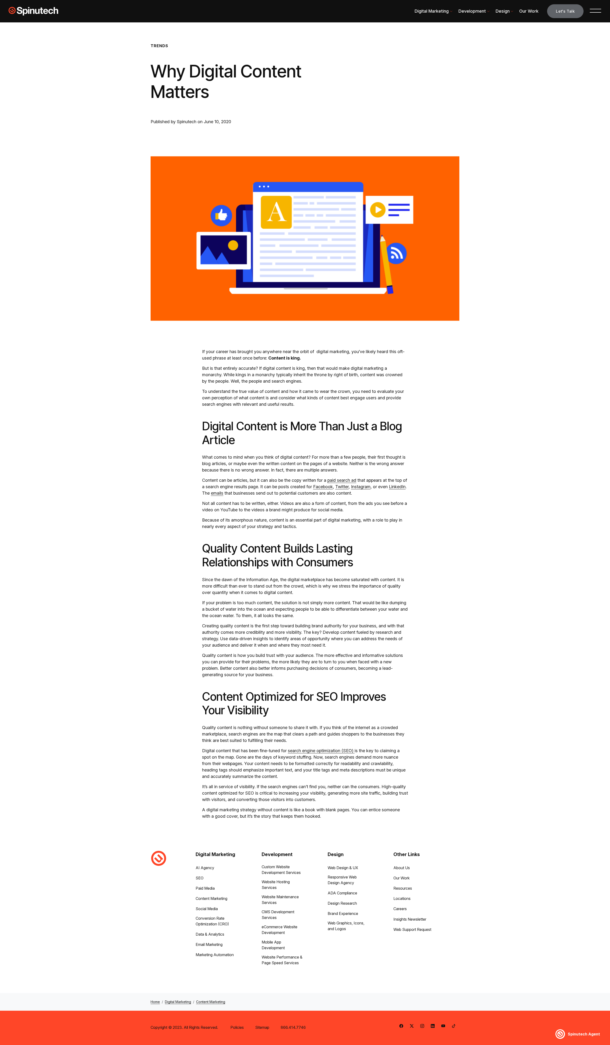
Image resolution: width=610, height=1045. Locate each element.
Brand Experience (343, 913)
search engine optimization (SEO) (321, 750)
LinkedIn (397, 486)
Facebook (323, 486)
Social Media (207, 908)
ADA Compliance (342, 893)
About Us (401, 867)
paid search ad (341, 480)
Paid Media (205, 888)
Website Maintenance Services (280, 899)
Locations (402, 898)
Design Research (342, 903)
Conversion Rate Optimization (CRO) (212, 921)
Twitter (342, 486)
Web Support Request (412, 929)
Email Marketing (209, 944)
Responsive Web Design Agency (342, 880)
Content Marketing (211, 898)
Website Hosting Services (276, 884)
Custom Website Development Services (281, 869)
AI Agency (205, 867)
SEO (199, 878)
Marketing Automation (215, 954)
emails (217, 493)
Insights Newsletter (409, 919)
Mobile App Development (273, 945)
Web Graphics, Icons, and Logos (346, 926)
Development (472, 11)
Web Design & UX (343, 867)
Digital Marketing (432, 11)
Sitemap (262, 1027)
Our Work (529, 11)
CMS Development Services (278, 914)
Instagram (361, 486)
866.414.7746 (293, 1027)
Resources (402, 888)
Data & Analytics (210, 934)
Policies (237, 1027)
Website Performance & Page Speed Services (282, 960)
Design (503, 11)
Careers (400, 908)
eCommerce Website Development (279, 929)
